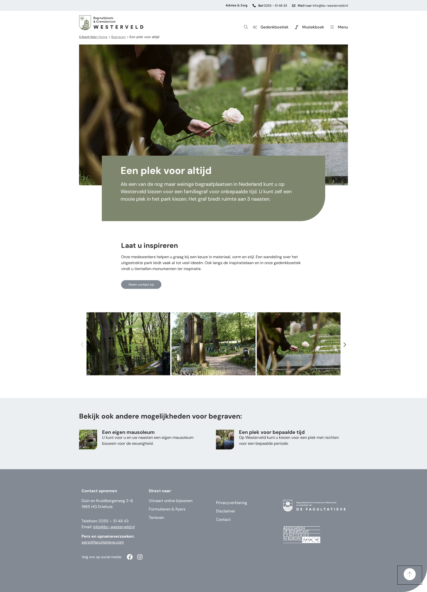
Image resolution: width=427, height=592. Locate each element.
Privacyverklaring (231, 502)
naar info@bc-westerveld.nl (323, 5)
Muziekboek (313, 27)
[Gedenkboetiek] (255, 27)
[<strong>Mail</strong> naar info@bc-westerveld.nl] (293, 5)
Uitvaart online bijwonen (170, 500)
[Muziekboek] (297, 27)
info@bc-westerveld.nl (114, 526)
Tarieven (156, 517)
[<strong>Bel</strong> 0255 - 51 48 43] (254, 5)
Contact (223, 519)
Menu (343, 27)
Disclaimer (225, 511)
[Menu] (332, 27)
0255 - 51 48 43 (272, 5)
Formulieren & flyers (167, 509)
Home (93, 37)
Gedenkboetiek (274, 27)
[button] (82, 344)
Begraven (118, 37)
